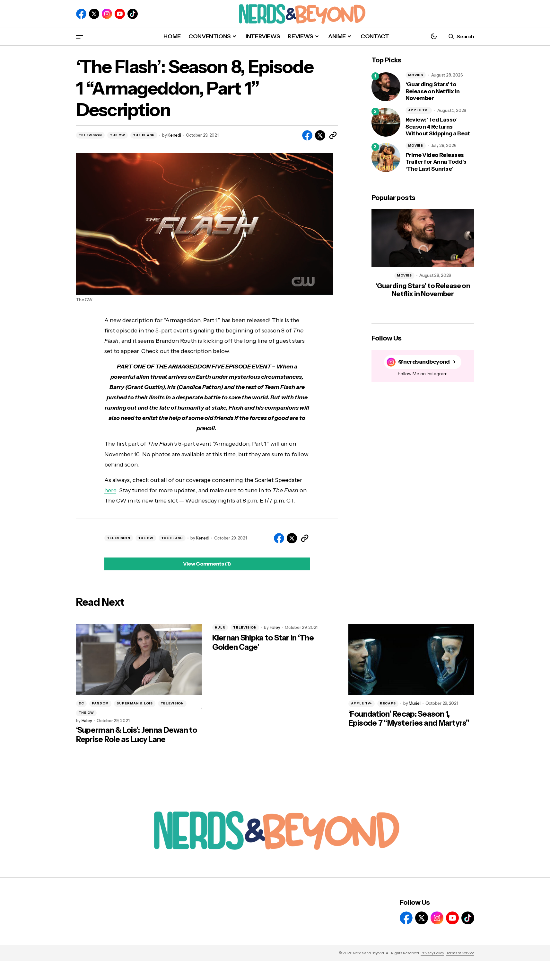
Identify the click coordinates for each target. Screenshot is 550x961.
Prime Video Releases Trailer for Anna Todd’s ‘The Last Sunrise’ (436, 162)
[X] (94, 13)
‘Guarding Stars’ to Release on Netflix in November (433, 91)
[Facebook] (81, 13)
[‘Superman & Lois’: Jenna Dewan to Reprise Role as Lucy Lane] (139, 659)
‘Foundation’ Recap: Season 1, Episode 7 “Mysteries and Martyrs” (408, 719)
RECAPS (388, 703)
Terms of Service (460, 952)
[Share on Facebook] (307, 135)
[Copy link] (333, 135)
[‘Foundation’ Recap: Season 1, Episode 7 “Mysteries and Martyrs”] (411, 659)
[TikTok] (132, 13)
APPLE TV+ (418, 110)
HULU (220, 627)
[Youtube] (119, 13)
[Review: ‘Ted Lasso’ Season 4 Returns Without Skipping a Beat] (385, 122)
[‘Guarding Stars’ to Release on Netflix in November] (385, 86)
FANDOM (100, 703)
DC (81, 703)
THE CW (117, 135)
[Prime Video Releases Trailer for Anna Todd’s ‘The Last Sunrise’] (385, 157)
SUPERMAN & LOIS (135, 703)
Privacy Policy (432, 952)
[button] (79, 36)
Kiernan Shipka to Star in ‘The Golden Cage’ (263, 642)
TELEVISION (90, 135)
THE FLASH (144, 135)
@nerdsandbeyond (424, 361)
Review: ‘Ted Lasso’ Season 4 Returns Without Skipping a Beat (438, 126)
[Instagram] (106, 13)
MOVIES (415, 75)
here (110, 490)
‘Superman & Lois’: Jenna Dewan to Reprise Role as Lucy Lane (136, 735)
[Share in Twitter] (320, 135)
